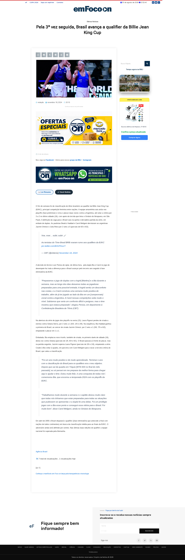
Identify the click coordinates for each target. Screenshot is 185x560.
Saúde (164, 547)
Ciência (72, 547)
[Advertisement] (134, 177)
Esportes (117, 547)
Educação (107, 547)
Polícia (156, 547)
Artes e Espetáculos (44, 547)
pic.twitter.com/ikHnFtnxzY (53, 246)
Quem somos (29, 547)
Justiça (126, 547)
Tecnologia (93, 552)
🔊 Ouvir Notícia (63, 192)
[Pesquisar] (147, 63)
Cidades (81, 547)
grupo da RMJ (75, 160)
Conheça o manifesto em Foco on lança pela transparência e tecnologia (62, 474)
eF (26, 2)
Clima (88, 547)
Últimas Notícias (92, 22)
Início (20, 547)
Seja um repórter (47, 2)
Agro (57, 547)
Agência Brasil (41, 452)
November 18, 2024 (68, 253)
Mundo (147, 547)
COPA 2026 (34, 2)
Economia (97, 547)
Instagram (87, 160)
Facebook (50, 160)
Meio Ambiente (137, 547)
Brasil (64, 547)
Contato (60, 2)
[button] (38, 54)
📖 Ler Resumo (44, 192)
